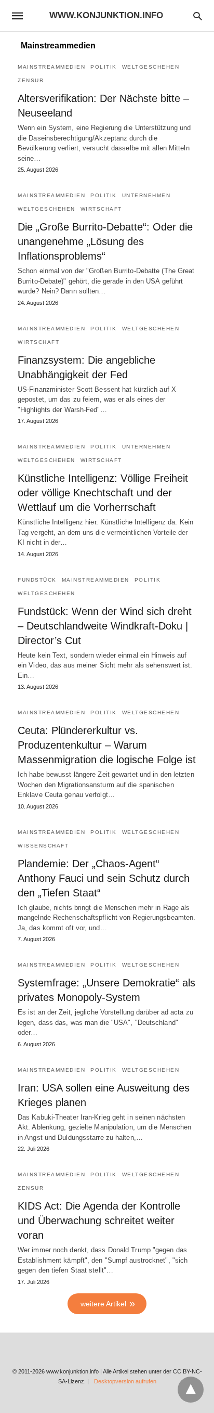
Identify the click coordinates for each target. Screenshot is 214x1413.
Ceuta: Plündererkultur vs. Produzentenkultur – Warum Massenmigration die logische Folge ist (107, 745)
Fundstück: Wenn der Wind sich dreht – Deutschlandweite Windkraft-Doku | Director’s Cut (105, 626)
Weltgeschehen (151, 67)
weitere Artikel (103, 1304)
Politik (103, 67)
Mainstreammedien (51, 67)
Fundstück (37, 580)
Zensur (31, 80)
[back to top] (191, 1390)
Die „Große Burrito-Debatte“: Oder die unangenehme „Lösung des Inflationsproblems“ (105, 241)
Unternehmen (146, 195)
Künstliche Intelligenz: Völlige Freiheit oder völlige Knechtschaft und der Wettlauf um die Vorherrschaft (103, 492)
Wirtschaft (101, 209)
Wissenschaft (43, 846)
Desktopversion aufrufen (125, 1381)
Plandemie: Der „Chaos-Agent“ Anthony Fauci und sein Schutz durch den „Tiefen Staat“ (104, 878)
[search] (198, 16)
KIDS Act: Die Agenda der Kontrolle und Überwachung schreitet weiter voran (99, 1220)
